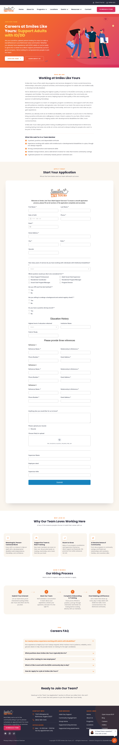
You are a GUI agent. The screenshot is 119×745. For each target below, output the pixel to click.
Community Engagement (68, 718)
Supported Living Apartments (69, 728)
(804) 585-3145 (40, 720)
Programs (41, 9)
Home (21, 9)
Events (63, 9)
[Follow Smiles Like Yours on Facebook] (5, 733)
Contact (88, 9)
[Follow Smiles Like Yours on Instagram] (9, 733)
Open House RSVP (108, 714)
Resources (75, 9)
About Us (30, 9)
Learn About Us (34, 59)
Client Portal (99, 2)
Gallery (104, 725)
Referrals (112, 2)
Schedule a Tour (106, 9)
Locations (54, 9)
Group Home (63, 721)
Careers (104, 721)
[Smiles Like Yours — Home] (9, 9)
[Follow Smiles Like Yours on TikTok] (14, 733)
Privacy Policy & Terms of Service (14, 740)
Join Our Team (13, 59)
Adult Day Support (65, 714)
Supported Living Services (68, 725)
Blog (103, 718)
